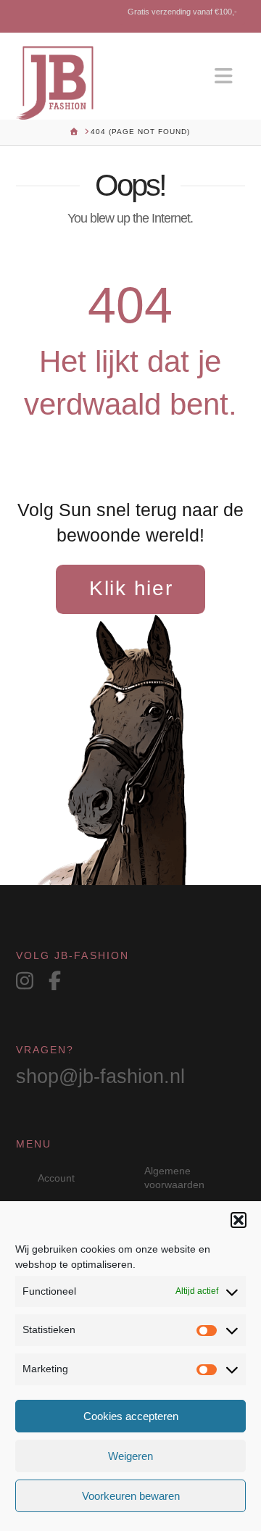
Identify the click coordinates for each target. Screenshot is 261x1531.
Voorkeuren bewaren (131, 1496)
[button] (238, 1220)
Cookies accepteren (130, 1416)
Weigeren (130, 1456)
